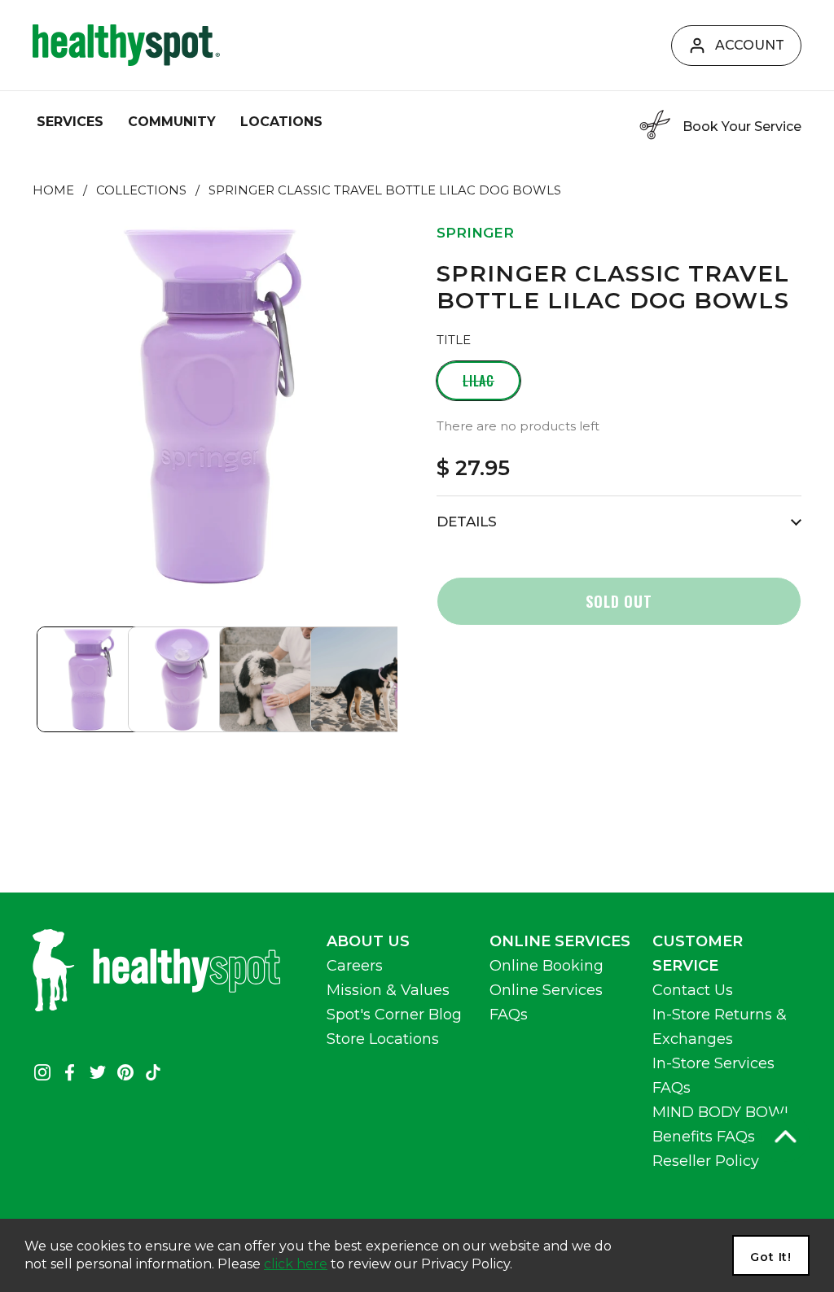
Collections (141, 190)
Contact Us (692, 990)
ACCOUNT (749, 45)
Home (53, 190)
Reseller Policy (705, 1161)
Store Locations (383, 1039)
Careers (355, 966)
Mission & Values (388, 990)
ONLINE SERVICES (559, 941)
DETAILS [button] (467, 521)
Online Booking (546, 966)
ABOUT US (368, 941)
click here (295, 1264)
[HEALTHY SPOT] (126, 45)
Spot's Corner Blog (394, 1015)
